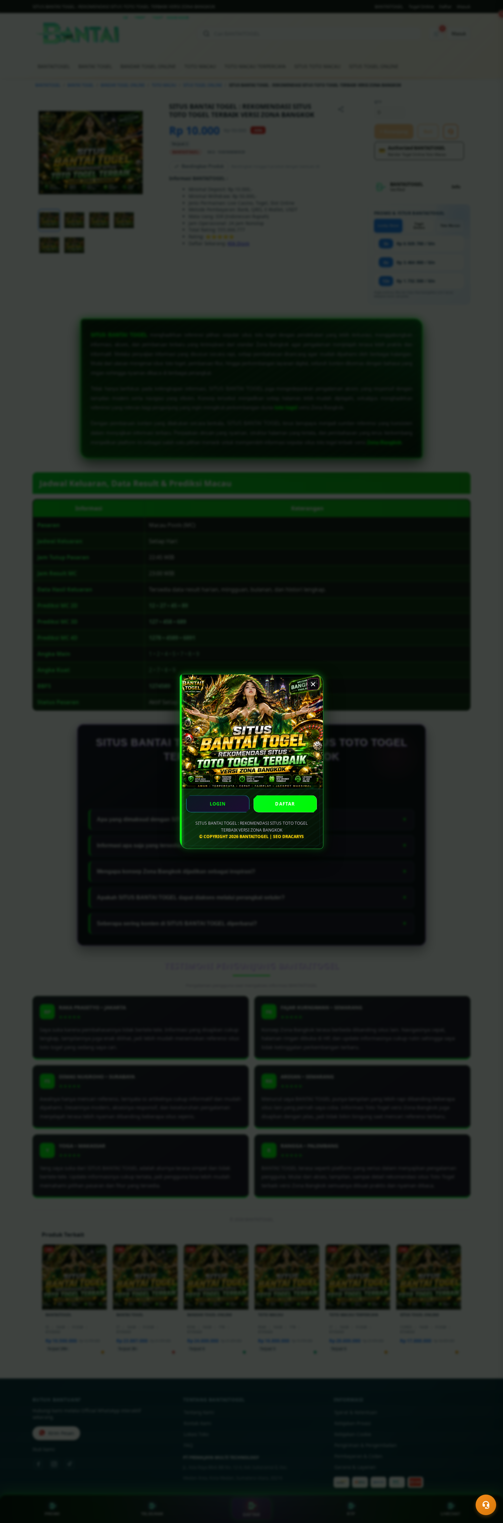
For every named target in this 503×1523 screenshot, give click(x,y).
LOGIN (218, 804)
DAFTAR (285, 804)
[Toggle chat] (486, 1505)
